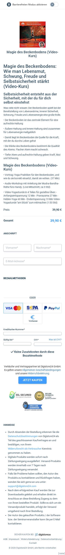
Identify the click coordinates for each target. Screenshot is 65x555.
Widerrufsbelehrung (38, 373)
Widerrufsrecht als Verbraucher (24, 448)
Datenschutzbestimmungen (23, 436)
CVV (36, 340)
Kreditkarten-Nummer (13, 329)
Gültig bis (8, 340)
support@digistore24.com (22, 486)
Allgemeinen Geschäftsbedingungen (41, 370)
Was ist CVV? (55, 339)
